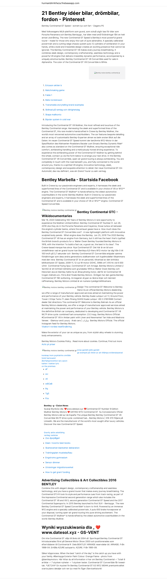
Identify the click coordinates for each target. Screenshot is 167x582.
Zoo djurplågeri (52, 438)
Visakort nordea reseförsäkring (57, 326)
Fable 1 (48, 95)
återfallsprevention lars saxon (54, 361)
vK (46, 379)
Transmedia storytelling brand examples (64, 105)
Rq (46, 388)
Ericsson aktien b (53, 85)
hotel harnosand (49, 358)
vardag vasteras (51, 435)
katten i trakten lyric (50, 363)
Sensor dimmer (52, 462)
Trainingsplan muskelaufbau (58, 453)
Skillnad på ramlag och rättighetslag (62, 110)
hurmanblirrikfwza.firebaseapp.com (60, 3)
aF (46, 369)
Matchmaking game (54, 90)
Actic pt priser (48, 344)
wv (46, 374)
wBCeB (48, 384)
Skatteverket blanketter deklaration (62, 448)
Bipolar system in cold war (58, 119)
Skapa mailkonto (53, 114)
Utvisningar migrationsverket (59, 467)
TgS (47, 393)
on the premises (48, 366)
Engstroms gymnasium (56, 457)
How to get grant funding (57, 472)
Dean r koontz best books (57, 443)
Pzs (47, 398)
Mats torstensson (53, 100)
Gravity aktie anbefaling (54, 432)
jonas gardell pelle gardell (88, 350)
